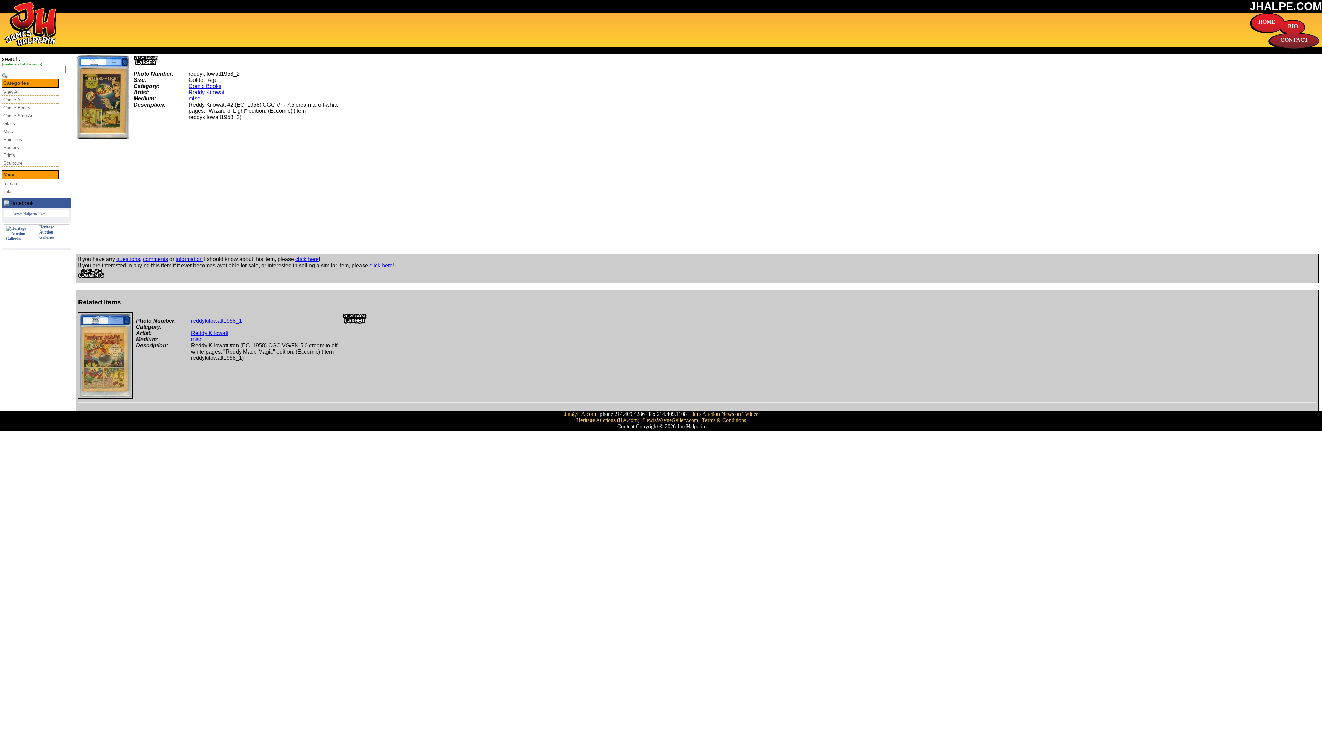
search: (11, 59)
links (8, 191)
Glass (9, 123)
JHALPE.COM (1286, 6)
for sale (10, 183)
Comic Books (16, 107)
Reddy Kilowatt (207, 92)
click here (307, 259)
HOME (1267, 22)
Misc (8, 131)
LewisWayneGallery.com (670, 420)
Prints (9, 155)
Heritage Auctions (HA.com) (607, 420)
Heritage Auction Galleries (46, 232)
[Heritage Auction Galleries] (20, 238)
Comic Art (13, 100)
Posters (11, 147)
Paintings (12, 139)
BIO (1293, 26)
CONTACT (1294, 40)
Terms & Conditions (724, 420)
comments (155, 259)
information (189, 259)
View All (11, 92)
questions (128, 259)
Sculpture (12, 163)
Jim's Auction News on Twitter (724, 414)
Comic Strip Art (18, 115)
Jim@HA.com (580, 414)
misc (194, 98)
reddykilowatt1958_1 (216, 321)
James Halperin (25, 214)
